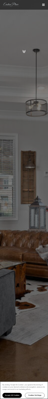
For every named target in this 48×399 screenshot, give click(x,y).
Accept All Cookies (12, 395)
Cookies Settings (34, 395)
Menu (43, 4)
